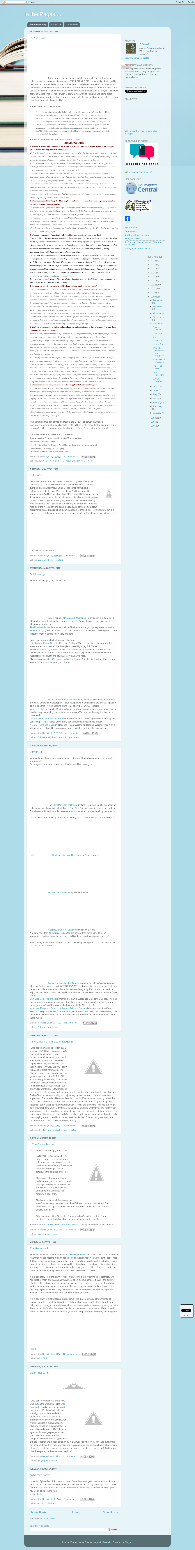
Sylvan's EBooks (40, 1475)
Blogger (128, 1542)
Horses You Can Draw (59, 892)
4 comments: (70, 456)
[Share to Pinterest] (94, 456)
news (54, 1234)
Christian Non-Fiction (82, 461)
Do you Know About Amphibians (64, 699)
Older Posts (110, 1512)
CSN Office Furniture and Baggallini (51, 1041)
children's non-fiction (58, 737)
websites (72, 1130)
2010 (153, 293)
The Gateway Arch (80, 649)
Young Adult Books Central (138, 248)
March (156, 402)
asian (40, 560)
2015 (153, 277)
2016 (153, 273)
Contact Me (72, 24)
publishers (74, 737)
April (155, 398)
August (157, 323)
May (155, 394)
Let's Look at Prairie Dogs (42, 643)
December (158, 300)
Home (75, 1512)
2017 (153, 269)
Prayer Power (38, 37)
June (156, 390)
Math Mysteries (74, 618)
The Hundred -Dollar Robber (44, 627)
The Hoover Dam (38, 649)
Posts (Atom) (49, 1519)
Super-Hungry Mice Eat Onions (63, 983)
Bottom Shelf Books (68, 1224)
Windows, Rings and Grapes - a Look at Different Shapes (58, 1008)
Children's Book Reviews (137, 235)
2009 (153, 297)
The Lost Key (36, 630)
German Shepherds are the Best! (46, 718)
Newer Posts (38, 1512)
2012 (153, 285)
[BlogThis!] (85, 456)
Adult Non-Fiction (45, 461)
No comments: (71, 733)
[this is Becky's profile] (127, 220)
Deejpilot (107, 1542)
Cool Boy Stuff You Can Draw (63, 930)
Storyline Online (132, 239)
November (158, 307)
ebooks (40, 1503)
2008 (153, 418)
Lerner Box (36, 751)
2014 (153, 281)
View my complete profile (137, 58)
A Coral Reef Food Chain (42, 725)
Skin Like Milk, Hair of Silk (43, 999)
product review (60, 1130)
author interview (62, 461)
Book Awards (131, 231)
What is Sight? (37, 709)
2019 (153, 261)
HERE (38, 1494)
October (157, 313)
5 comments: (70, 1126)
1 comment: (70, 556)
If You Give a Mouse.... (43, 1144)
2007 (153, 422)
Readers (59, 560)
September (158, 317)
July (155, 386)
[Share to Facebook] (91, 456)
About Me (56, 24)
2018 (153, 265)
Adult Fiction (43, 1358)
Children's (48, 560)
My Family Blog (38, 24)
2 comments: (69, 1456)
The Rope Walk (39, 1248)
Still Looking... (38, 574)
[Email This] (82, 456)
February (157, 406)
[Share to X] (88, 456)
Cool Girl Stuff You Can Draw (66, 855)
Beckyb (145, 44)
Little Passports (39, 1372)
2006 (153, 426)
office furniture (44, 1130)
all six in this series (106, 513)
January (157, 413)
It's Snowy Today (60, 659)
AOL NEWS (47, 1224)
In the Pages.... (42, 14)
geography (42, 1460)
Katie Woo (36, 475)
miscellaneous (44, 1234)
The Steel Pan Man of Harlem (63, 805)
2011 (153, 289)
